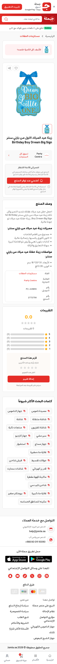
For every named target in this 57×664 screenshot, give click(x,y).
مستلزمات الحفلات (28, 273)
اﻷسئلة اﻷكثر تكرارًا (19, 629)
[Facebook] (46, 576)
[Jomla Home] (49, 19)
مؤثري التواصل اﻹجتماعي (47, 619)
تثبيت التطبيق (12, 7)
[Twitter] (32, 576)
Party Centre (30, 280)
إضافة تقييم (28, 379)
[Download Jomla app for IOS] (16, 559)
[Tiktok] (25, 576)
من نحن (24, 600)
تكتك (52, 632)
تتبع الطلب (23, 617)
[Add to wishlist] (16, 68)
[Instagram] (39, 576)
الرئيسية (50, 36)
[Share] (9, 68)
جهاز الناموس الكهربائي (43, 626)
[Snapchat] (10, 576)
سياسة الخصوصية (19, 611)
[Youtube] (17, 576)
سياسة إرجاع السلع (19, 605)
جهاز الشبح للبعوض (44, 638)
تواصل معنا (49, 600)
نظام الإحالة (48, 611)
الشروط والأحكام (20, 623)
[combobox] (24, 19)
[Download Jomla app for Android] (40, 559)
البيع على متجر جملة (43, 605)
